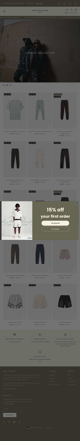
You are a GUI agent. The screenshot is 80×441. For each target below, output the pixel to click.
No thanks (55, 229)
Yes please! (55, 223)
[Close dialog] (77, 203)
